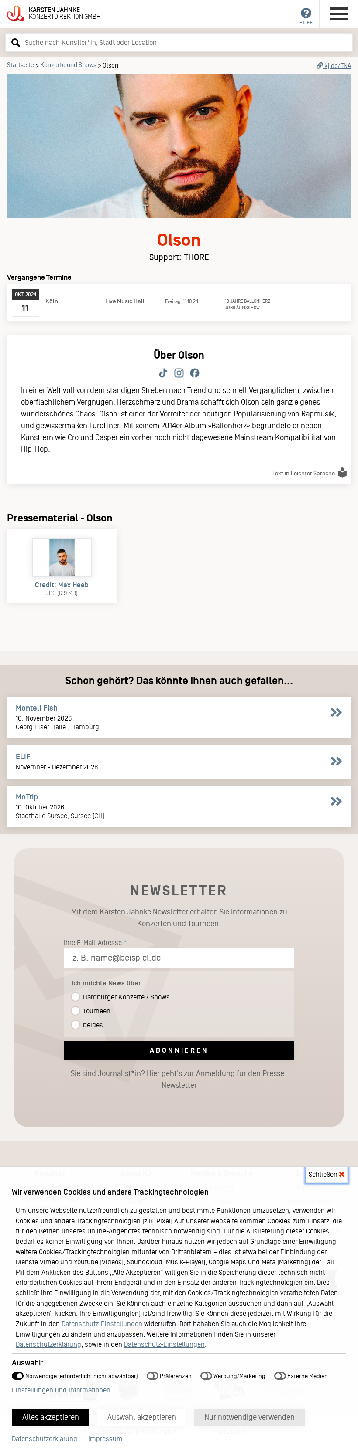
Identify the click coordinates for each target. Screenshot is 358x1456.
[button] (14, 42)
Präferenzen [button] (175, 1376)
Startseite (20, 64)
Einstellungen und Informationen (61, 1390)
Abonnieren (179, 1050)
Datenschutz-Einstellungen (102, 1323)
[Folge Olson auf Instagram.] (179, 373)
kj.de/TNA (337, 65)
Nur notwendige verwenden (249, 1417)
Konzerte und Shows (68, 64)
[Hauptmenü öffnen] (338, 14)
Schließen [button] (324, 1174)
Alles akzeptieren (50, 1417)
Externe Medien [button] (307, 1376)
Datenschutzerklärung (48, 1344)
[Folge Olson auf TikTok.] (163, 373)
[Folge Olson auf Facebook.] (195, 373)
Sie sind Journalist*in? (179, 1079)
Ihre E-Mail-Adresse (93, 942)
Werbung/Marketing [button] (238, 1376)
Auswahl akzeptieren (141, 1417)
